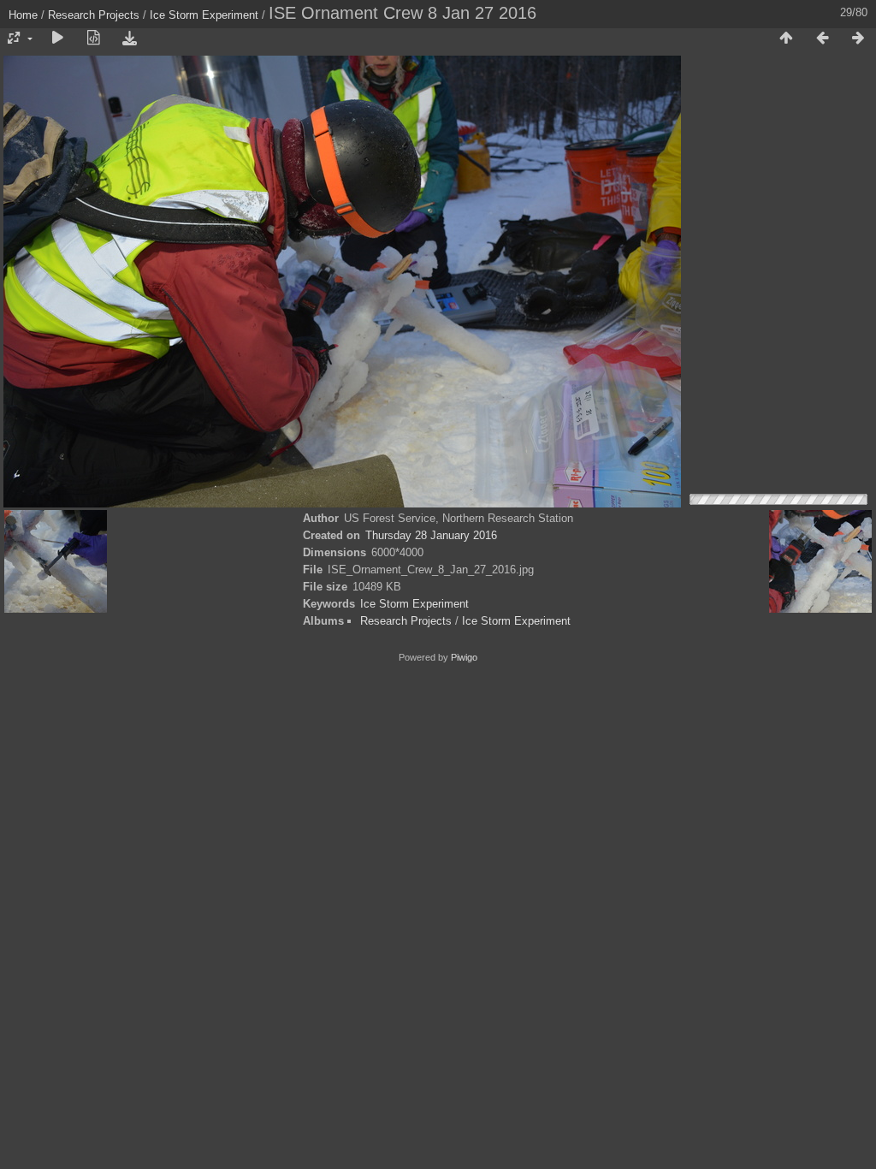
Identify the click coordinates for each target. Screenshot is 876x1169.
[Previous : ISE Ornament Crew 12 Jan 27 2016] (822, 38)
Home (23, 15)
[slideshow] (57, 38)
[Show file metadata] (93, 38)
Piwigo (464, 657)
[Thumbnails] (786, 38)
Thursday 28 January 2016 (431, 535)
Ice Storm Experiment (204, 15)
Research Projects (93, 15)
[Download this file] (129, 38)
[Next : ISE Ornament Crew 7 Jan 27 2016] (858, 38)
